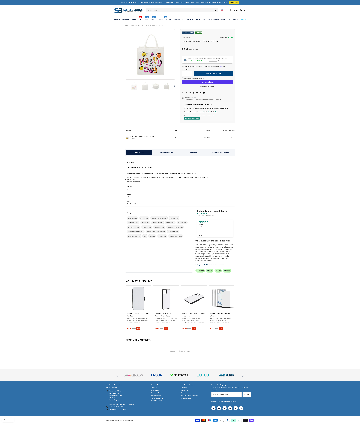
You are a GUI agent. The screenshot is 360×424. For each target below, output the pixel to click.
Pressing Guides (166, 152)
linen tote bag (174, 218)
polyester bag (170, 222)
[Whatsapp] (204, 92)
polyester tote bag (133, 227)
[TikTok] (230, 408)
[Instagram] (219, 408)
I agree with (188, 78)
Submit (246, 394)
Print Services (234, 2)
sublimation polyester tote (135, 231)
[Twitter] (186, 92)
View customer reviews (192, 118)
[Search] (182, 10)
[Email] (200, 92)
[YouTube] (236, 408)
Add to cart (138, 309)
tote (145, 236)
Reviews (193, 152)
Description (139, 152)
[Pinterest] (190, 92)
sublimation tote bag (134, 236)
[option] (150, 54)
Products (133, 25)
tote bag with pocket (176, 236)
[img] (216, 213)
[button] (125, 86)
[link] (134, 375)
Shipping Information (220, 152)
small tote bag (147, 227)
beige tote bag (132, 218)
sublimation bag (159, 227)
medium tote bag (157, 222)
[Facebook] (183, 92)
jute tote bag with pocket (159, 218)
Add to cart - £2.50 (213, 74)
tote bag (152, 236)
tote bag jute (162, 236)
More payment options (207, 86)
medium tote (145, 222)
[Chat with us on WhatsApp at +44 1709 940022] (107, 409)
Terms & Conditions (198, 78)
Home (126, 25)
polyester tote (182, 222)
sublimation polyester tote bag (156, 231)
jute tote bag (144, 218)
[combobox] (182, 10)
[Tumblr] (193, 92)
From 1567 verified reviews (205, 216)
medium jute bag (133, 222)
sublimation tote (173, 231)
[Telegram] (197, 92)
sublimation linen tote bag (175, 227)
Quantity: (185, 70)
